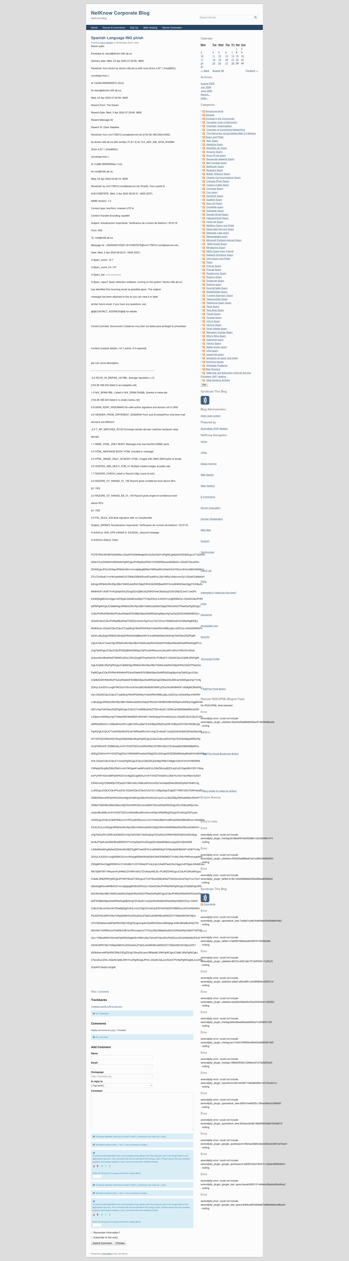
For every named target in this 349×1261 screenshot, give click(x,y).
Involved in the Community (220, 118)
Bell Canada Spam (216, 162)
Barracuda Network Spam (220, 159)
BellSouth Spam (215, 166)
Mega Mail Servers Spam (220, 229)
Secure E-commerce (114, 27)
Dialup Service (209, 463)
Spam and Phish (215, 137)
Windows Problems (216, 365)
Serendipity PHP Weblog (214, 428)
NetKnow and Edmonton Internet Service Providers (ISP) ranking (226, 374)
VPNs (204, 452)
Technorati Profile (210, 659)
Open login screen (211, 415)
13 (226, 56)
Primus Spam (213, 266)
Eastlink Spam (214, 199)
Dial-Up (134, 27)
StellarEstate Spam (216, 291)
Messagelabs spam (217, 236)
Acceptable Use (209, 625)
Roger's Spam (214, 277)
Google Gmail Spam (217, 214)
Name (94, 1053)
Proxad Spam (213, 269)
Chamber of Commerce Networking (225, 129)
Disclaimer (206, 614)
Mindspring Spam (215, 247)
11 (213, 56)
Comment (96, 1090)
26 (219, 63)
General (210, 115)
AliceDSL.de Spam (216, 148)
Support (205, 541)
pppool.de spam (215, 354)
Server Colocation (172, 27)
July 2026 (206, 87)
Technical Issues (215, 361)
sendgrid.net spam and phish (222, 358)
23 (242, 59)
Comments (209, 904)
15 (237, 56)
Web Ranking (213, 369)
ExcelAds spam (214, 207)
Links (203, 603)
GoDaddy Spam (215, 210)
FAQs (204, 581)
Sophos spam (213, 284)
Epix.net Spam (214, 203)
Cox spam (211, 192)
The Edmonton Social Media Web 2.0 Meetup (231, 133)
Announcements (214, 111)
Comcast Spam (214, 188)
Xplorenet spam (215, 339)
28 (232, 63)
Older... (205, 98)
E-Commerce (208, 496)
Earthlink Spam (214, 196)
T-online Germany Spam (219, 295)
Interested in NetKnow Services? (218, 592)
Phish (93, 991)
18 (213, 59)
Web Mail (206, 530)
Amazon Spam (214, 151)
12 (219, 56)
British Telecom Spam (218, 173)
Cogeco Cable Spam (217, 185)
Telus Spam (212, 306)
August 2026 (207, 83)
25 (213, 63)
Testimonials (207, 552)
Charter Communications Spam (223, 177)
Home (94, 27)
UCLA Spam (213, 321)
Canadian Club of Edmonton (221, 122)
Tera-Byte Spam (215, 310)
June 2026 (206, 91)
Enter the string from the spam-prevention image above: (116, 1173)
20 (226, 59)
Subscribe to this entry (106, 1237)
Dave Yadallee (106, 42)
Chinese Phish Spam (217, 181)
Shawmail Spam (215, 280)
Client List (206, 570)
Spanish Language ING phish (117, 37)
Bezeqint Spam (214, 170)
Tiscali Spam (213, 313)
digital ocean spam (216, 347)
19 (219, 59)
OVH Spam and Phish (218, 258)
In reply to (97, 1081)
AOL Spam (212, 140)
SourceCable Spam (217, 288)
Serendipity (107, 1253)
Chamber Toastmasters (219, 126)
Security (205, 636)
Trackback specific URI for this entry (106, 1006)
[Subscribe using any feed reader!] (213, 688)
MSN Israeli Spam (217, 243)
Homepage (97, 1072)
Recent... (205, 94)
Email (94, 1062)
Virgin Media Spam (216, 328)
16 (242, 56)
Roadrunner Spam (216, 273)
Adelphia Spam (214, 144)
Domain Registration (212, 519)
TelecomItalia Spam (217, 299)
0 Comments (103, 991)
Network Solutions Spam (219, 255)
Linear (113, 1030)
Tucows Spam (214, 317)
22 (237, 59)
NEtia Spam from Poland (219, 251)
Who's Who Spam (216, 336)
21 (232, 59)
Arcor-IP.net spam (216, 155)
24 (202, 63)
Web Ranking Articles (218, 380)
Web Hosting (150, 27)
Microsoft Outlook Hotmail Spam (224, 240)
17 (202, 59)
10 (202, 56)
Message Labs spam (217, 232)
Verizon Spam (214, 325)
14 (232, 56)
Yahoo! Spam (213, 343)
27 (226, 63)
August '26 (218, 70)
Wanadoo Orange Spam (219, 332)
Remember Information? (107, 1232)
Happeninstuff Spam (217, 218)
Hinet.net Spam (214, 221)
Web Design (207, 474)
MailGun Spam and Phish (220, 225)
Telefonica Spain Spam (218, 302)
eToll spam (212, 350)
